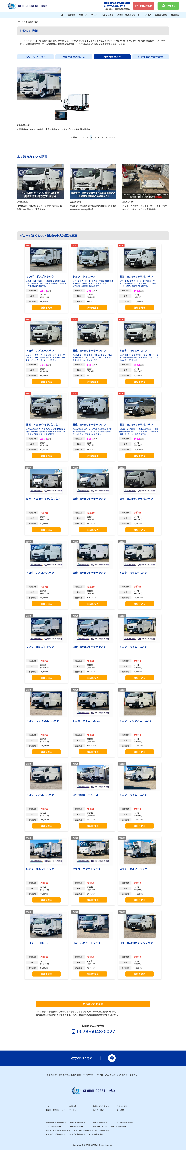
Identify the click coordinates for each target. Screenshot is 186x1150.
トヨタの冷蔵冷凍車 (77, 1122)
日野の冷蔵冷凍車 (76, 1126)
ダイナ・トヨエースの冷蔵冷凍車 (80, 1130)
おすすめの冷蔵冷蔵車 (150, 57)
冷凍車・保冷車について (55, 1110)
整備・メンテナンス (101, 1106)
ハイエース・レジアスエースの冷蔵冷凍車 (109, 1126)
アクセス (72, 1110)
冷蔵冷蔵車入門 (112, 57)
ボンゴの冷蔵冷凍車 (77, 1134)
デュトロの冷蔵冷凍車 (94, 1134)
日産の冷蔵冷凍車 (100, 1122)
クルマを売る (122, 1106)
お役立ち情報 (98, 1110)
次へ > (112, 137)
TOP (19, 21)
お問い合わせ (146, 5)
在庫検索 (72, 1106)
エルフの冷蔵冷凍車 (101, 1130)
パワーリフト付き (35, 57)
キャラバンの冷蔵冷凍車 (55, 1134)
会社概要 (120, 1110)
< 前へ (74, 137)
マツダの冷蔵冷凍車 (125, 1122)
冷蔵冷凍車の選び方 (74, 57)
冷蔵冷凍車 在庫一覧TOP (56, 1122)
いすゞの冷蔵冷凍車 (53, 1126)
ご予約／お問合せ (93, 1004)
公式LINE (170, 5)
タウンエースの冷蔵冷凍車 (56, 1130)
